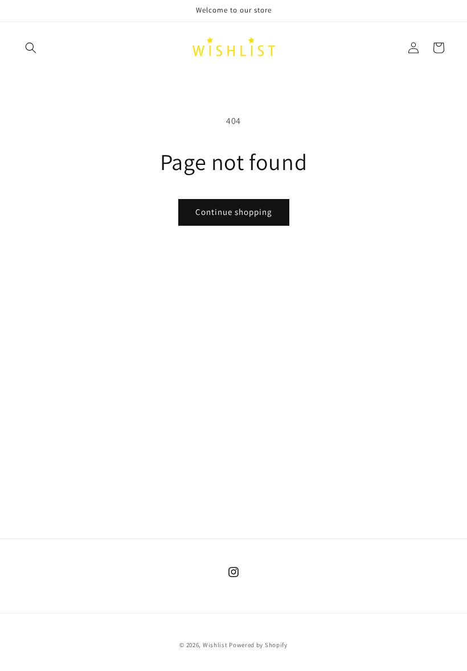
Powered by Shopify (258, 645)
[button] (30, 47)
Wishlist (215, 645)
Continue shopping (233, 211)
